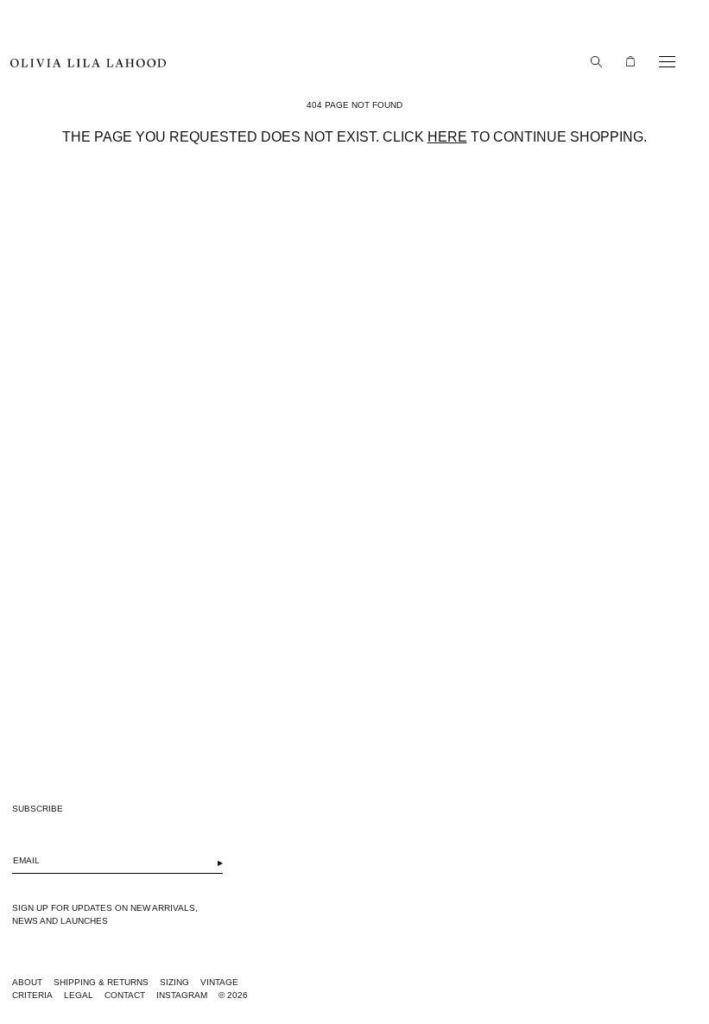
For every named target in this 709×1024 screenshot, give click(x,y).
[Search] (591, 61)
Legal (78, 995)
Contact (124, 995)
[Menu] (663, 61)
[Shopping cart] (626, 61)
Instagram (181, 995)
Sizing (174, 982)
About (27, 982)
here (447, 137)
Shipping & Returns (101, 982)
